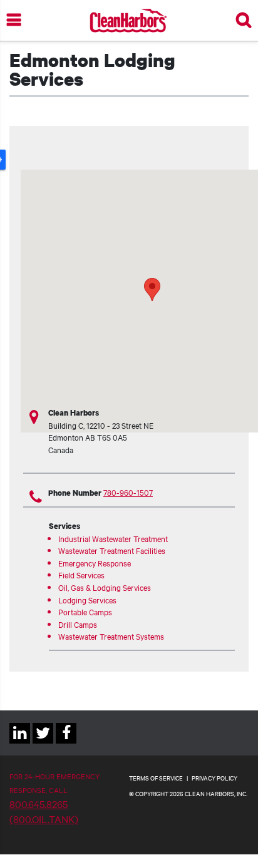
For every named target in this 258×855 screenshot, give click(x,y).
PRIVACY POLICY (214, 777)
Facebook (66, 743)
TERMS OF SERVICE (156, 777)
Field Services (81, 574)
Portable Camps (85, 611)
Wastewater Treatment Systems (111, 636)
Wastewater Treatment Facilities (111, 550)
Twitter (43, 743)
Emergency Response (94, 562)
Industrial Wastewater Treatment (113, 538)
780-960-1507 (128, 492)
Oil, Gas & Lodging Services (104, 587)
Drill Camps (77, 624)
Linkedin (19, 743)
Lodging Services (87, 599)
